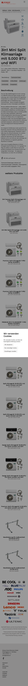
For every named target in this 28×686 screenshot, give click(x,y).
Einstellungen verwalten (10, 351)
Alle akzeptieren (8, 344)
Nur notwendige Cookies (10, 348)
